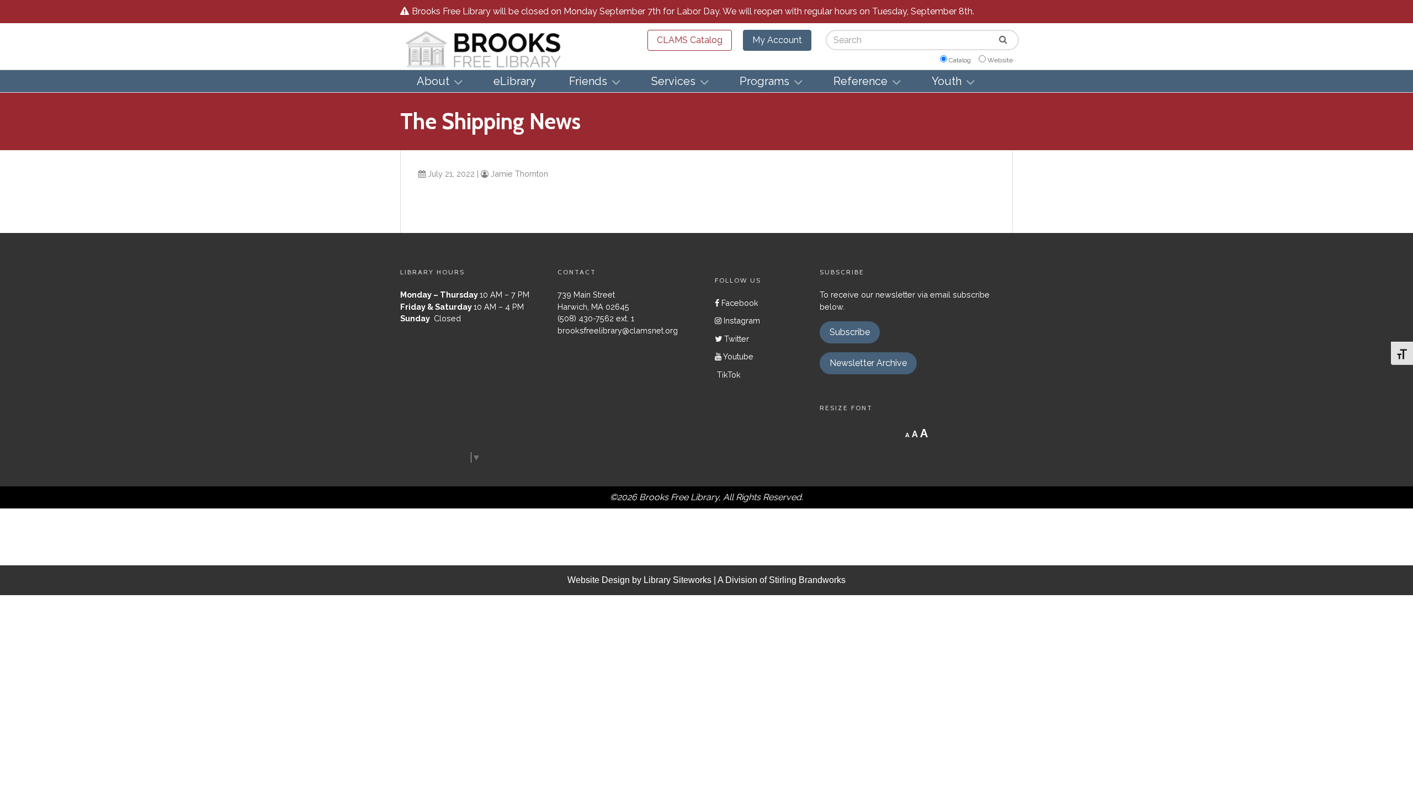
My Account (777, 40)
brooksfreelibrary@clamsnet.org (617, 330)
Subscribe (850, 332)
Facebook (738, 303)
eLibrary (514, 81)
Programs (764, 81)
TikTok (728, 374)
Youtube (737, 356)
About (433, 81)
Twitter (735, 338)
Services (673, 81)
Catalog (960, 60)
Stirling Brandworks (807, 580)
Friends (588, 81)
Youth (947, 81)
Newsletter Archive (868, 363)
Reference (860, 81)
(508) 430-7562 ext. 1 (595, 318)
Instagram (740, 320)
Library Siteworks (677, 580)
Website (1000, 60)
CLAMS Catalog (690, 40)
